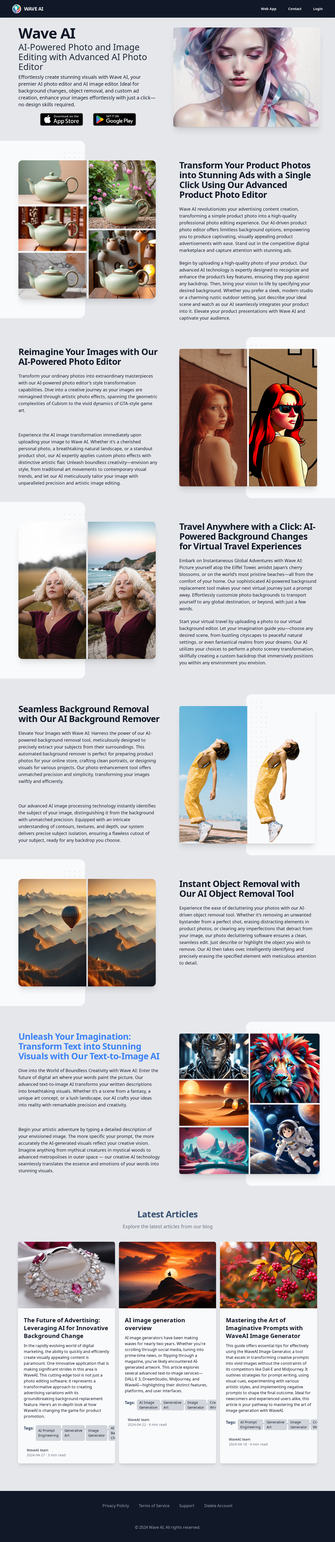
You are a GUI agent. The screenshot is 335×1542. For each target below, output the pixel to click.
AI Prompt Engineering (48, 1433)
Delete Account (218, 1505)
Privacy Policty (116, 1505)
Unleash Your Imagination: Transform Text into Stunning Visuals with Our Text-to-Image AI (88, 1046)
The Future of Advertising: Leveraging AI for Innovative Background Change (66, 1328)
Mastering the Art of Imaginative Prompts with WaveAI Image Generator (264, 1328)
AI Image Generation (148, 1405)
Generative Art (73, 1433)
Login (318, 8)
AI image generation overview (155, 1324)
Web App (268, 8)
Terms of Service (154, 1505)
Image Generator (96, 1433)
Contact (294, 8)
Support (186, 1505)
